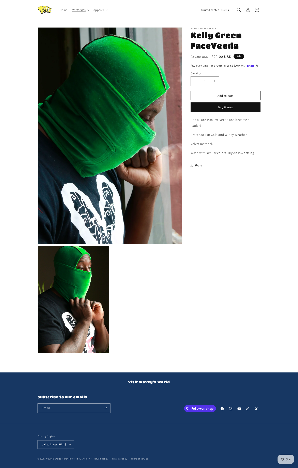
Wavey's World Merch (57, 458)
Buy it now (225, 107)
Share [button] (198, 165)
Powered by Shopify (79, 458)
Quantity (196, 73)
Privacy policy (119, 458)
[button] (80, 10)
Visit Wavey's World (149, 382)
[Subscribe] (105, 408)
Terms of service (139, 458)
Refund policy (101, 458)
